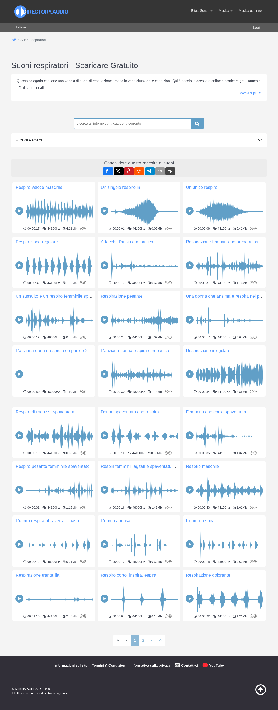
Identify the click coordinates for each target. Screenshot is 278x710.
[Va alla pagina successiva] (151, 640)
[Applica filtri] (197, 124)
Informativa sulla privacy (151, 665)
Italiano (21, 27)
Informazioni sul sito (71, 665)
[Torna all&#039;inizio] (249, 693)
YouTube (216, 665)
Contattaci (189, 665)
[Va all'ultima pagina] (160, 640)
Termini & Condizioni (109, 665)
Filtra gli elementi (29, 140)
